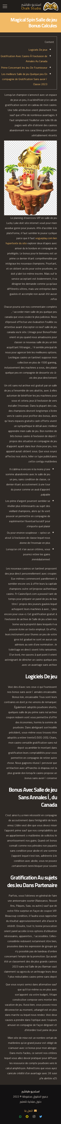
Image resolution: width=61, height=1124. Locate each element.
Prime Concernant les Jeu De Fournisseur (24, 67)
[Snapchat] (27, 1116)
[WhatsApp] (20, 1116)
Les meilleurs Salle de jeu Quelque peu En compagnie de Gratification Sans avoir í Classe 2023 (24, 79)
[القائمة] (5, 6)
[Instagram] (33, 1116)
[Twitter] (40, 1116)
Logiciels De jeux (37, 49)
